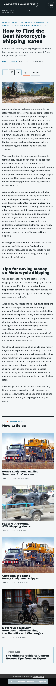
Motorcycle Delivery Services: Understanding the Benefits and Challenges (22, 630)
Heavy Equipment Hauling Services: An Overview (20, 473)
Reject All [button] (42, 682)
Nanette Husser (9, 62)
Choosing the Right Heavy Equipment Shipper (20, 577)
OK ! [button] (11, 682)
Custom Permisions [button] (25, 682)
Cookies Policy (38, 677)
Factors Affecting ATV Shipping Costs (16, 525)
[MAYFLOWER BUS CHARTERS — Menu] (51, 5)
